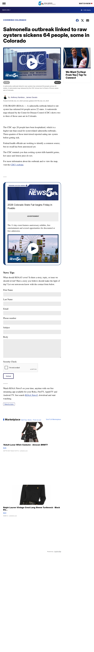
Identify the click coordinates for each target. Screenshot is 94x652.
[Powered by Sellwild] (57, 551)
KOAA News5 (31, 395)
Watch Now (85, 3)
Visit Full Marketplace (53, 419)
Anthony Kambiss (18, 97)
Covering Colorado (14, 20)
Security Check (10, 361)
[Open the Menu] (4, 3)
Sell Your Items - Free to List (31, 420)
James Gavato (31, 97)
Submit (8, 376)
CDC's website (17, 164)
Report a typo (9, 404)
